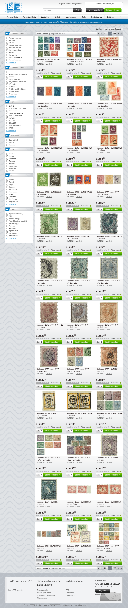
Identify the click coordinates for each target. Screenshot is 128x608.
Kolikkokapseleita (15, 57)
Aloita (98, 34)
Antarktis (12, 228)
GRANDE (12, 123)
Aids (10, 216)
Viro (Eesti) (13, 189)
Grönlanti (12, 197)
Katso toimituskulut (42, 73)
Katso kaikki (11, 63)
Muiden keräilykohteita (17, 89)
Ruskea (12, 161)
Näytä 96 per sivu (58, 34)
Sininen (11, 164)
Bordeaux (12, 154)
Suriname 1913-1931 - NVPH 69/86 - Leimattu (108, 547)
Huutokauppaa (70, 17)
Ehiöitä (11, 43)
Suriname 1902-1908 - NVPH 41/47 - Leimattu (48, 459)
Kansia (11, 77)
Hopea (11, 142)
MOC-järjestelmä (15, 125)
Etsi (77, 10)
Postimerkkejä (12, 17)
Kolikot (57, 17)
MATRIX (12, 121)
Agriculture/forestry (16, 214)
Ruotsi (11, 182)
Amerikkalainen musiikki (18, 221)
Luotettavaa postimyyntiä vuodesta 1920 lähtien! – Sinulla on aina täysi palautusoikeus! (64, 21)
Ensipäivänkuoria (15, 45)
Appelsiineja (13, 231)
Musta (11, 156)
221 (106, 33)
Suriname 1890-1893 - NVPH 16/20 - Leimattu (78, 370)
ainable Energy (14, 219)
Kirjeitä (11, 52)
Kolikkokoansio (14, 79)
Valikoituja (12, 166)
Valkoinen (12, 168)
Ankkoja (12, 226)
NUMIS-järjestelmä (16, 113)
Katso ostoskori (95, 10)
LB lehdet (12, 84)
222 (110, 33)
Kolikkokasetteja (15, 60)
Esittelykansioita (15, 48)
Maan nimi (13, 94)
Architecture (13, 236)
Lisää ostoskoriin (52, 77)
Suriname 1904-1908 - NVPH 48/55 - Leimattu (78, 459)
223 (114, 33)
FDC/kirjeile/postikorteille (18, 74)
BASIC (11, 106)
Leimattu (12, 86)
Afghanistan (13, 202)
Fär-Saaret (13, 199)
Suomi (11, 180)
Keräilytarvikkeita (29, 17)
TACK (11, 128)
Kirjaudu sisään (64, 4)
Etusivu (8, 29)
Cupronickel (13, 140)
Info (120, 17)
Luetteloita (45, 17)
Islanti (11, 194)
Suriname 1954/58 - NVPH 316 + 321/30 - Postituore (79, 60)
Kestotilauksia (96, 17)
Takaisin (102, 34)
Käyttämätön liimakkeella (18, 82)
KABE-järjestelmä (15, 116)
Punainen (12, 159)
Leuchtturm (13, 111)
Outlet (84, 17)
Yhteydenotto (77, 4)
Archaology (13, 233)
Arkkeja (12, 40)
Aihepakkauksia (15, 38)
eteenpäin (118, 34)
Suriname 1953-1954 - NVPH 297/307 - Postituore (48, 60)
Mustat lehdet (14, 91)
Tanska (11, 187)
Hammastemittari (15, 50)
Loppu (121, 34)
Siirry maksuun (113, 10)
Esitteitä (110, 17)
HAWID (11, 118)
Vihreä (11, 171)
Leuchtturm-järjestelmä (17, 108)
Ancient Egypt (14, 223)
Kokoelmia (13, 55)
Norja (11, 185)
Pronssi (12, 145)
